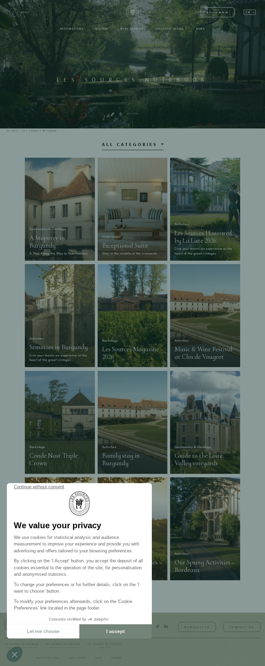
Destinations (72, 28)
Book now (217, 12)
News (200, 28)
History (101, 28)
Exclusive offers (169, 28)
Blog (99, 657)
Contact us (241, 627)
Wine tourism (132, 28)
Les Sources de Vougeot (104, 645)
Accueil (13, 131)
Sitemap (116, 657)
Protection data (47, 657)
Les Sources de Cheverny (63, 645)
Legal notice (78, 657)
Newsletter (196, 627)
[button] (250, 12)
